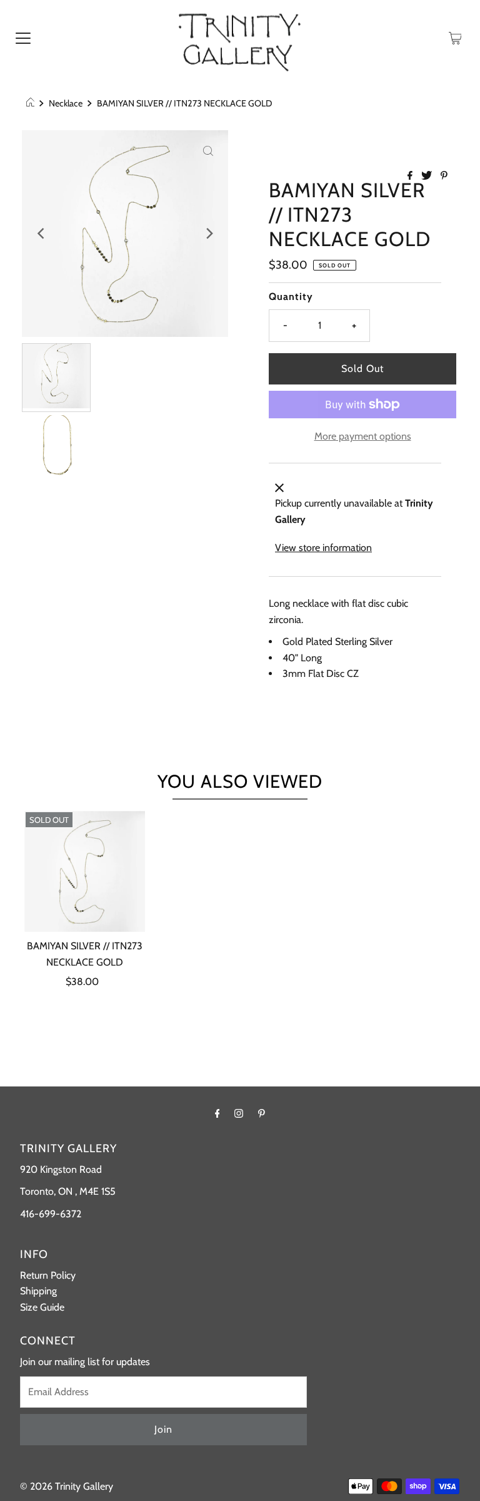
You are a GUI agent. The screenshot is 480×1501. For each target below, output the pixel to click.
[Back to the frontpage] (32, 103)
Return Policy (48, 1275)
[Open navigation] (23, 37)
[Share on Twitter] (427, 176)
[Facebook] (217, 1113)
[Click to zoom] (208, 150)
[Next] (208, 233)
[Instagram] (238, 1113)
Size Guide (42, 1307)
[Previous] (42, 233)
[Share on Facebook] (411, 176)
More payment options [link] (362, 436)
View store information (323, 548)
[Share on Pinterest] (444, 176)
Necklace (65, 103)
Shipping (38, 1291)
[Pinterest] (261, 1113)
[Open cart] (455, 37)
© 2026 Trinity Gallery (66, 1486)
